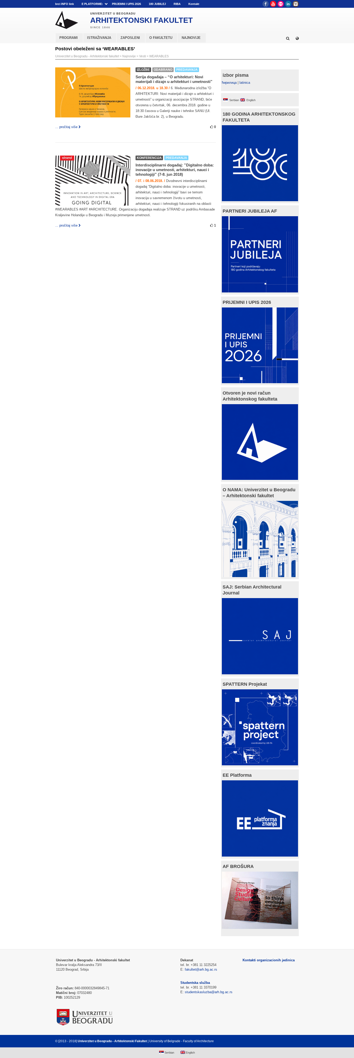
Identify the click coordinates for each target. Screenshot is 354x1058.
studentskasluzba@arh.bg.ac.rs (208, 992)
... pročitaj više (66, 127)
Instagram (296, 4)
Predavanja (187, 70)
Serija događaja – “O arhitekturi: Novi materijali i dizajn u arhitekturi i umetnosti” (174, 79)
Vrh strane (286, 1041)
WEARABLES (159, 56)
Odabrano (163, 70)
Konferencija (149, 158)
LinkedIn (288, 4)
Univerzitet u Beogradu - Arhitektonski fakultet (87, 56)
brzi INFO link (64, 3)
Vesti (142, 56)
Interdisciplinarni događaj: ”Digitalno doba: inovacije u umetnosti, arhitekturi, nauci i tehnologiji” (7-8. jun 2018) (175, 170)
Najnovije (129, 56)
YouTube (273, 4)
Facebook (266, 4)
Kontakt (193, 3)
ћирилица (229, 83)
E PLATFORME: (92, 3)
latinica (244, 83)
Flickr (281, 4)
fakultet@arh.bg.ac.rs (201, 969)
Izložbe (143, 70)
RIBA (177, 3)
